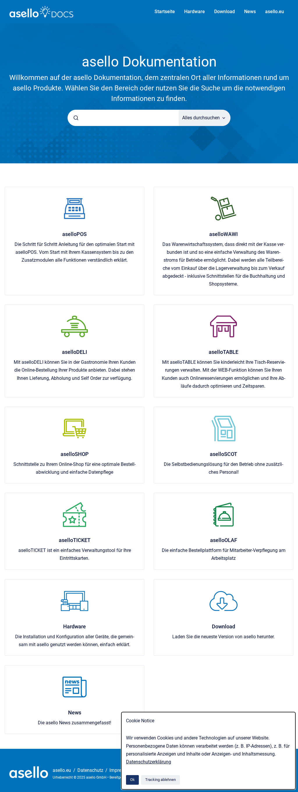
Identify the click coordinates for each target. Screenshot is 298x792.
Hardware (194, 11)
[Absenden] (76, 118)
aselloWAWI (223, 234)
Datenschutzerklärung (148, 762)
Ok (132, 779)
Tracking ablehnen (160, 779)
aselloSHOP (75, 454)
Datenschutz (90, 770)
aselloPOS (74, 234)
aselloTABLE (223, 352)
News (250, 11)
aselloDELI (74, 352)
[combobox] (123, 118)
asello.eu (274, 11)
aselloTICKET (75, 540)
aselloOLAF (223, 540)
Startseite (165, 11)
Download (224, 11)
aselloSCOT (223, 454)
